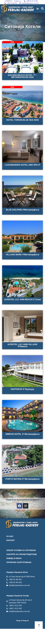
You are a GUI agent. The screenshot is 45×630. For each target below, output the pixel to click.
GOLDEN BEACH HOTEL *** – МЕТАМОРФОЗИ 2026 (22, 76)
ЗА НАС (9, 536)
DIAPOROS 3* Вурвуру (22, 389)
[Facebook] (19, 506)
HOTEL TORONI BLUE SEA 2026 (22, 120)
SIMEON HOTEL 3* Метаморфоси (22, 434)
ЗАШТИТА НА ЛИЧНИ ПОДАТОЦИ (21, 554)
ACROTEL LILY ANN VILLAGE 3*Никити (22, 345)
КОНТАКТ (10, 540)
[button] (37, 8)
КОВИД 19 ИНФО (14, 558)
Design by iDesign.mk (22, 620)
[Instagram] (25, 506)
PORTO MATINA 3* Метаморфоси (22, 479)
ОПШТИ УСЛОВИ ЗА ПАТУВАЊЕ (21, 550)
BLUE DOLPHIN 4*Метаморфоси (22, 210)
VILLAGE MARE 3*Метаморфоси (22, 254)
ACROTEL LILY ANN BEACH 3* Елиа (22, 299)
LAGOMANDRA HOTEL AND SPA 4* (22, 165)
